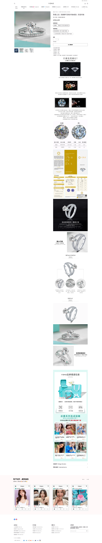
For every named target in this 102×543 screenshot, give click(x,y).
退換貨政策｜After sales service (18, 534)
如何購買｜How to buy (55, 527)
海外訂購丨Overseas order (37, 532)
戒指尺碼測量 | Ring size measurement (19, 530)
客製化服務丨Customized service (37, 527)
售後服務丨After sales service (37, 530)
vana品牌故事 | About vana (18, 527)
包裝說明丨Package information (18, 528)
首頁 (54, 11)
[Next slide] (88, 479)
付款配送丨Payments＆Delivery (37, 528)
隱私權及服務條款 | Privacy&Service (19, 532)
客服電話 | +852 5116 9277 (56, 532)
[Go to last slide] (83, 479)
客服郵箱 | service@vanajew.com (56, 530)
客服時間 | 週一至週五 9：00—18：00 (57, 528)
